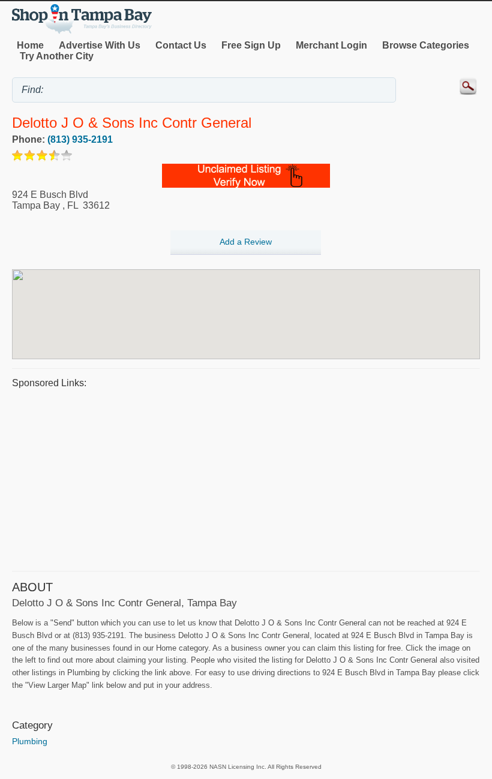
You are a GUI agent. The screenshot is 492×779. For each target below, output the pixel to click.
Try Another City (57, 56)
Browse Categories (425, 45)
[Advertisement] (246, 478)
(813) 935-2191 (80, 139)
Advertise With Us (99, 45)
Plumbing (29, 741)
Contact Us (180, 45)
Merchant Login (331, 45)
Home (30, 45)
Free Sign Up (251, 45)
